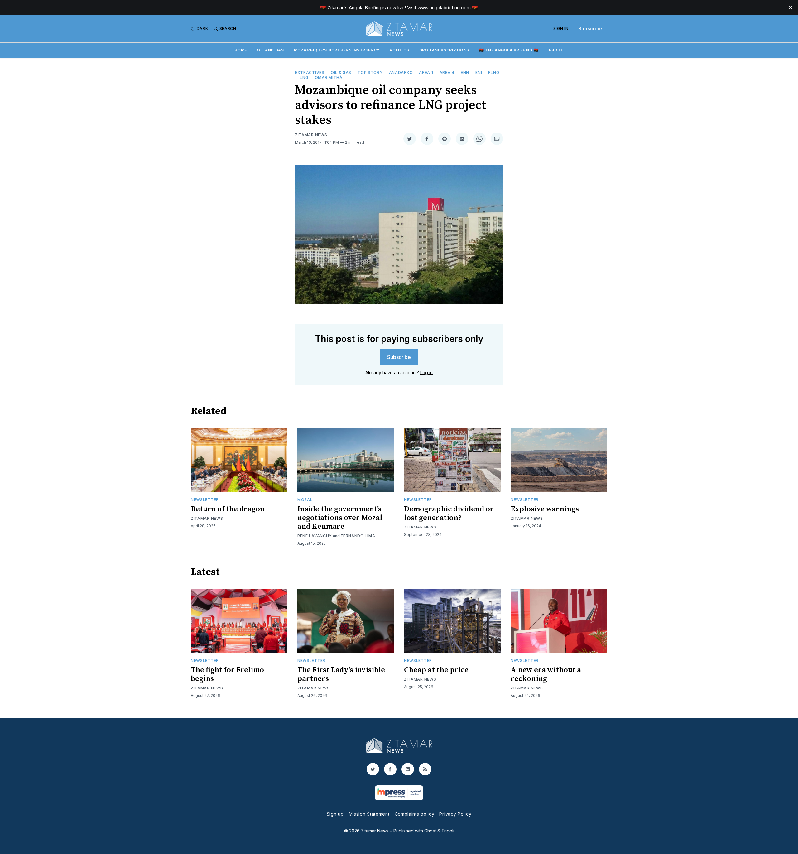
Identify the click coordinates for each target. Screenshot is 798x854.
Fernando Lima (358, 535)
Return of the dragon (228, 509)
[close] (791, 7)
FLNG (493, 72)
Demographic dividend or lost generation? (449, 513)
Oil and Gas (270, 50)
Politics (399, 50)
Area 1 (426, 72)
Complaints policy (415, 814)
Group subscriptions (444, 50)
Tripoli (447, 830)
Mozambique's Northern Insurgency (337, 50)
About (556, 50)
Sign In (561, 28)
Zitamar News (311, 135)
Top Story (370, 72)
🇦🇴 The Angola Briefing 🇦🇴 (508, 50)
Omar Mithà (329, 77)
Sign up (335, 814)
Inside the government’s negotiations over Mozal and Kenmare (339, 517)
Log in (426, 372)
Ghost (430, 830)
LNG (304, 77)
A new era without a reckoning (546, 674)
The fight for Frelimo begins (227, 674)
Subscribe (590, 28)
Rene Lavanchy (314, 535)
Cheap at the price (436, 670)
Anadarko (401, 72)
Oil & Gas (341, 72)
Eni (478, 72)
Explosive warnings (545, 509)
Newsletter (205, 499)
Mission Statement (369, 814)
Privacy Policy (455, 814)
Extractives (309, 72)
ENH (465, 72)
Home (240, 50)
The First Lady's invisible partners (341, 674)
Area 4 (447, 72)
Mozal (305, 499)
